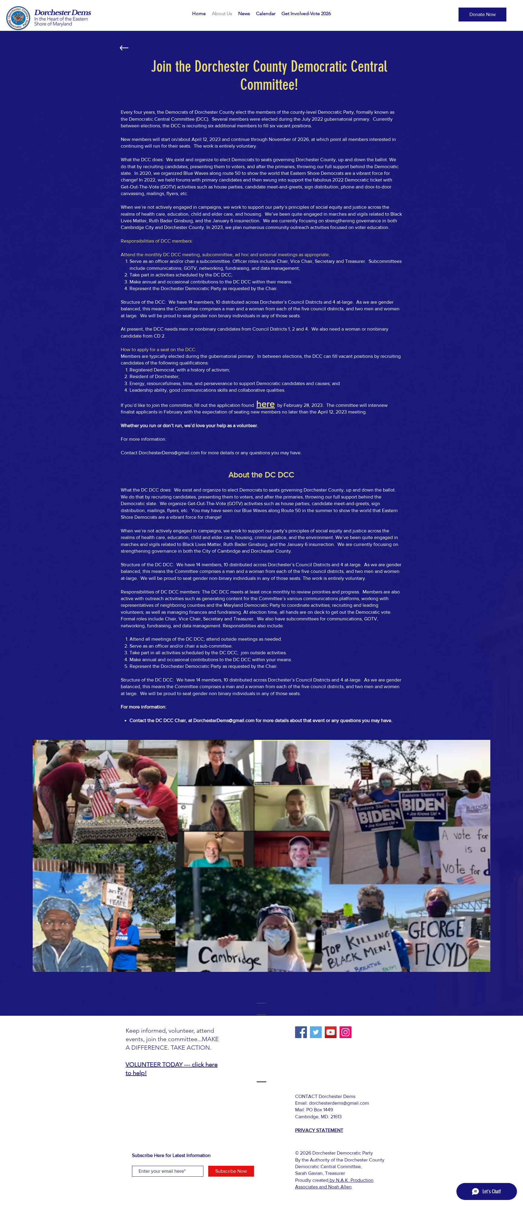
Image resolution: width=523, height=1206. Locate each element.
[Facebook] (301, 1032)
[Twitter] (316, 1032)
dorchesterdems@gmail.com (339, 1103)
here (265, 404)
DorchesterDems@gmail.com (169, 452)
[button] (244, 13)
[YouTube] (331, 1032)
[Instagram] (345, 1032)
